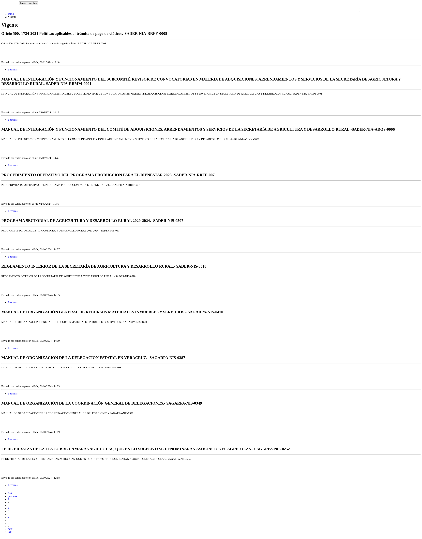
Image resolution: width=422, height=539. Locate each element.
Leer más (12, 69)
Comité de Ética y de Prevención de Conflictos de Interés (391, 8)
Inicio (11, 13)
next (10, 528)
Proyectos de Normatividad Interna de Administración (389, 11)
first (10, 493)
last (9, 531)
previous (12, 496)
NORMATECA (10, 2)
